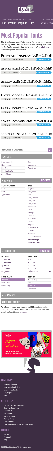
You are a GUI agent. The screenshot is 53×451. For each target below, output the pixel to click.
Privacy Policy (9, 419)
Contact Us (8, 411)
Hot (4, 23)
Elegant (31, 224)
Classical (31, 230)
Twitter (6, 434)
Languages (32, 165)
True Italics (32, 218)
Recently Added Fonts (12, 384)
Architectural (33, 227)
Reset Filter (45, 251)
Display (31, 189)
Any (29, 259)
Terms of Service (10, 416)
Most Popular (6, 165)
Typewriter (5, 195)
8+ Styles (31, 265)
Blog (5, 440)
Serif (3, 192)
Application (5, 269)
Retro (30, 210)
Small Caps (33, 239)
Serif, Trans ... (33, 204)
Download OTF (43, 72)
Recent (12, 23)
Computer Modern (35, 236)
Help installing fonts (11, 408)
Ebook (5, 266)
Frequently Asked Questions (14, 405)
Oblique (31, 216)
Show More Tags (34, 242)
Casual (30, 221)
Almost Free (6, 174)
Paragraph (32, 192)
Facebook (7, 437)
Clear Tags (45, 180)
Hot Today (5, 168)
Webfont (6, 262)
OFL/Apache (6, 272)
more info (23, 312)
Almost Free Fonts (11, 390)
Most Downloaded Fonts (13, 387)
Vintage (31, 213)
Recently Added (7, 162)
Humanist (31, 233)
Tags (31, 23)
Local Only (5, 283)
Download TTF (44, 59)
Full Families (33, 271)
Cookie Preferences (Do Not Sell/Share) (18, 424)
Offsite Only (5, 286)
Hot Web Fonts (7, 171)
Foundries (32, 168)
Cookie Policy (9, 421)
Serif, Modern (33, 198)
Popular (22, 23)
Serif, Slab (31, 201)
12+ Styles (32, 268)
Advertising (8, 413)
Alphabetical (33, 280)
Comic (3, 189)
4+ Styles (31, 262)
